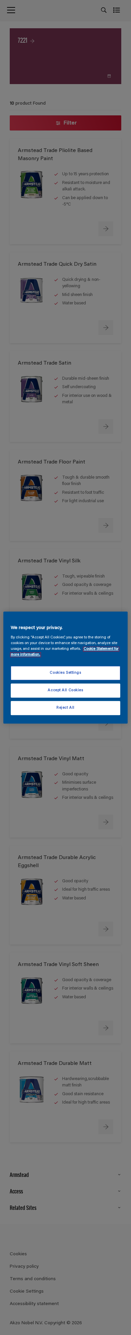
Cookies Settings (65, 673)
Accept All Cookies (65, 690)
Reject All (65, 708)
